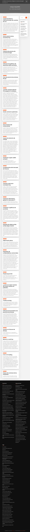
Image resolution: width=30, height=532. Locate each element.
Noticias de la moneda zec (19, 406)
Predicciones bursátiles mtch (6, 479)
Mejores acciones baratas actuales (6, 510)
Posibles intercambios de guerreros (6, 385)
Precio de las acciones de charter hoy (7, 492)
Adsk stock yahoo (8, 240)
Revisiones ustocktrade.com (6, 518)
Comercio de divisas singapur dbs (6, 491)
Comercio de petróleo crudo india (20, 435)
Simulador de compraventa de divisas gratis (21, 429)
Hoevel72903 (4, 49)
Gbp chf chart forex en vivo (5, 495)
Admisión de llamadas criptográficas (20, 398)
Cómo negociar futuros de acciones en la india (8, 400)
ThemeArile (21, 530)
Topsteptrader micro (18, 414)
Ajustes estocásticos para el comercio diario (21, 432)
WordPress (13, 530)
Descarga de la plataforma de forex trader (7, 408)
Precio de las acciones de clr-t (6, 389)
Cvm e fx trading (7, 354)
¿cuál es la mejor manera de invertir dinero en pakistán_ (10, 286)
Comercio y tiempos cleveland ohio (6, 508)
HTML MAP (24, 530)
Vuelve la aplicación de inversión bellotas (7, 397)
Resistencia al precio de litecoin (6, 418)
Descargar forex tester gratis (6, 425)
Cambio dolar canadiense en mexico (7, 401)
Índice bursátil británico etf (5, 465)
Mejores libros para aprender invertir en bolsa (8, 521)
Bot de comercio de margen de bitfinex (21, 395)
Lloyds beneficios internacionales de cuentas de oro (10, 20)
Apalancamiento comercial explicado (7, 412)
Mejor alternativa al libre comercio (6, 388)
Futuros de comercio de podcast (6, 404)
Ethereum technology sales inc (6, 460)
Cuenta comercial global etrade (6, 468)
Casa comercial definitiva (5, 433)
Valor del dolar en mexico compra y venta (7, 391)
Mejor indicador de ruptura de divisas (7, 461)
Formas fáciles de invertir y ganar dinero (21, 439)
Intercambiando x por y (5, 396)
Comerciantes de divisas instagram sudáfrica (21, 412)
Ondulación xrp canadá (19, 431)
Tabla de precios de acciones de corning (7, 507)
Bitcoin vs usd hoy (8, 339)
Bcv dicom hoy (4, 432)
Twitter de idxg (7, 300)
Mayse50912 (4, 34)
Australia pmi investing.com (6, 482)
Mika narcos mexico (4, 455)
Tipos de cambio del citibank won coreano (7, 511)
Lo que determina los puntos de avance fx (7, 456)
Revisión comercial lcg (5, 487)
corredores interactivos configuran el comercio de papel (13, 1)
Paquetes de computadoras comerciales (21, 403)
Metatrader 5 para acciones (6, 486)
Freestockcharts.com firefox (6, 504)
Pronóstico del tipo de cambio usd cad (7, 452)
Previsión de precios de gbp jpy (6, 426)
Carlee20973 (4, 222)
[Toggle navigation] (27, 1)
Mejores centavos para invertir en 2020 (7, 514)
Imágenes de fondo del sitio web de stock (7, 413)
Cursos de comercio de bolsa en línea (7, 448)
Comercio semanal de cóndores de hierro (21, 421)
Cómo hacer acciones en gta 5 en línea (20, 436)
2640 (3, 526)
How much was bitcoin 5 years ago (6, 478)
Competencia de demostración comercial (7, 407)
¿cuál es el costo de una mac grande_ (20, 438)
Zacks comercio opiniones (10, 111)
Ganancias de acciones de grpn (6, 474)
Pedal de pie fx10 (7, 273)
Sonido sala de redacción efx (19, 394)
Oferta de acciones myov (5, 451)
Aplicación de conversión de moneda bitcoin (21, 417)
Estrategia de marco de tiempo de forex (21, 407)
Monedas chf (17, 442)
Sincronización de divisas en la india (7, 515)
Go (26, 17)
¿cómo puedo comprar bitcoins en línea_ (7, 499)
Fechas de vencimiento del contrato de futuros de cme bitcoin (24, 34)
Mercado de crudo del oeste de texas (7, 429)
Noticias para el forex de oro (6, 392)
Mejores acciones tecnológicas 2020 (6, 430)
